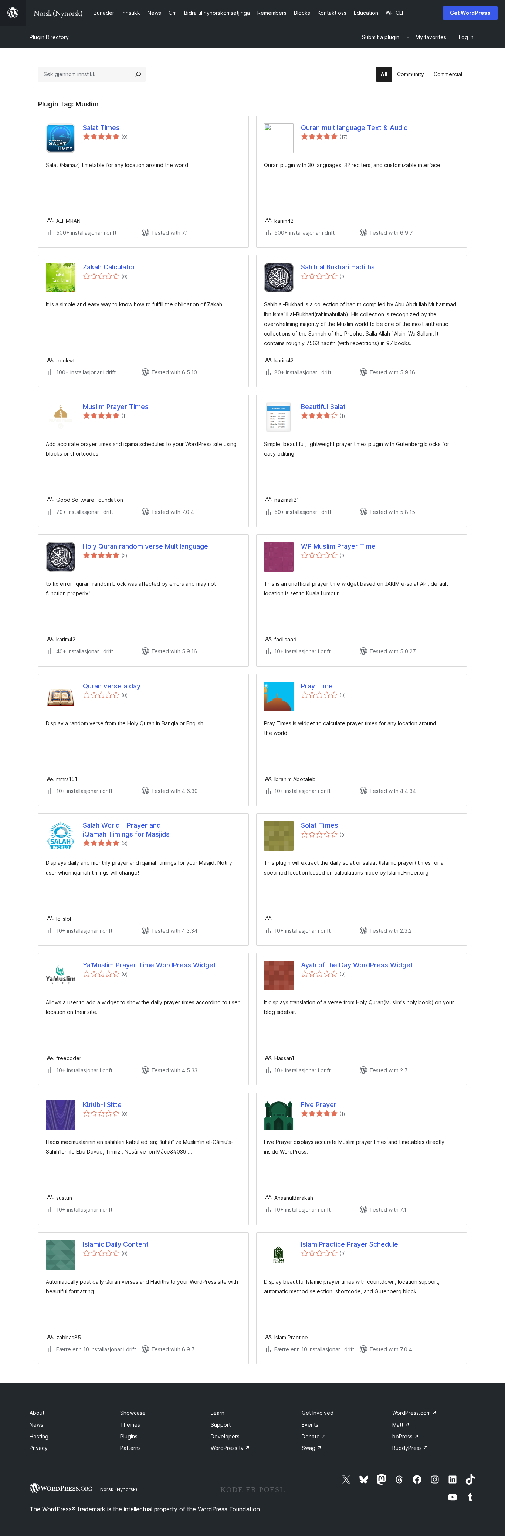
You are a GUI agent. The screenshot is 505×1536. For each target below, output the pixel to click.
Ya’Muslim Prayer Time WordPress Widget (149, 965)
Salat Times (101, 128)
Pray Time (317, 686)
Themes (130, 1424)
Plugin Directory (49, 37)
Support (221, 1424)
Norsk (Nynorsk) (118, 1489)
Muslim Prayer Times (116, 407)
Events (310, 1424)
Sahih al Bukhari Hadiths (338, 267)
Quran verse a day (111, 686)
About (37, 1413)
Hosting (39, 1436)
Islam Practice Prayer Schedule (349, 1244)
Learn (217, 1413)
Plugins (129, 1436)
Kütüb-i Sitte (102, 1104)
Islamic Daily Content (116, 1244)
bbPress (405, 1436)
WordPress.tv (230, 1448)
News (36, 1424)
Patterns (130, 1448)
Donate (314, 1436)
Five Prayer (318, 1104)
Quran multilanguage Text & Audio (354, 128)
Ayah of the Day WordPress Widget (357, 965)
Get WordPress (470, 13)
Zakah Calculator (109, 267)
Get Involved (317, 1413)
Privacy (39, 1448)
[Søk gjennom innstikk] (138, 74)
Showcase (133, 1413)
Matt (401, 1424)
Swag (312, 1448)
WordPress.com (414, 1413)
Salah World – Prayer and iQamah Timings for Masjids (126, 829)
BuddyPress (410, 1448)
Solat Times (319, 825)
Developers (225, 1436)
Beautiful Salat (323, 407)
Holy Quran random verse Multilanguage (145, 546)
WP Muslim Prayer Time (338, 546)
